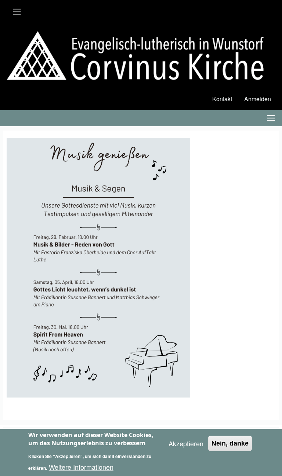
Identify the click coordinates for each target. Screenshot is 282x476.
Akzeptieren (186, 443)
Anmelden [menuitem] (257, 99)
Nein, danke (230, 443)
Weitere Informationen (81, 467)
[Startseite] (141, 57)
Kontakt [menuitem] (222, 99)
